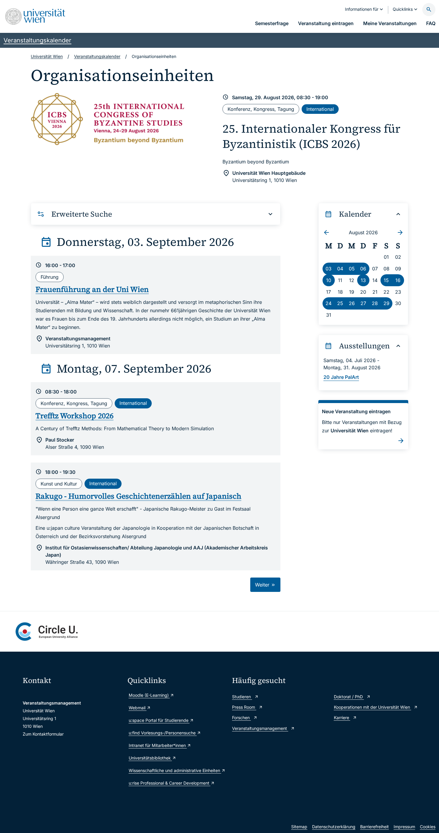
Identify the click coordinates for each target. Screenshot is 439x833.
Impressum (404, 826)
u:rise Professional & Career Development (170, 782)
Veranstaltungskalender (37, 40)
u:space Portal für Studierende (159, 720)
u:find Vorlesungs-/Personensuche (163, 732)
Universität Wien (47, 56)
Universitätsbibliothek (150, 757)
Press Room (244, 707)
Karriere (342, 717)
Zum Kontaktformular (43, 733)
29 (386, 303)
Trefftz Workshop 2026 (74, 416)
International (320, 109)
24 (328, 303)
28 (375, 303)
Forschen (241, 717)
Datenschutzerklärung (333, 826)
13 (363, 280)
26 (352, 303)
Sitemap (299, 826)
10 (328, 280)
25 (340, 303)
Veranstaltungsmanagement (260, 728)
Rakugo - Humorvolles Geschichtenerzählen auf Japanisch (138, 496)
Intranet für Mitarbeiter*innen (158, 745)
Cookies (427, 826)
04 (340, 269)
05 (352, 269)
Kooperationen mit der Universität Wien (372, 707)
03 (328, 269)
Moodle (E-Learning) (149, 695)
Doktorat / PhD (349, 696)
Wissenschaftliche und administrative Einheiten (175, 770)
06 (363, 269)
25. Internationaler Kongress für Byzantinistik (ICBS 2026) (311, 136)
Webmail (138, 707)
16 (397, 280)
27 (363, 303)
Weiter (263, 585)
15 (386, 280)
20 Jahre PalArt (341, 377)
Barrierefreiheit (374, 826)
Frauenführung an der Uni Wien (92, 289)
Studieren (242, 696)
